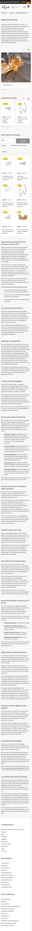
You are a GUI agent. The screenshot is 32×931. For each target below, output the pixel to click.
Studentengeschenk (6, 872)
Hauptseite (4, 12)
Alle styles (3, 851)
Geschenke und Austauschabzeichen (10, 906)
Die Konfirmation (5, 868)
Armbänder (4, 836)
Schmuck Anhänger (6, 844)
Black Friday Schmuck (7, 875)
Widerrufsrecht (5, 916)
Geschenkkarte (5, 904)
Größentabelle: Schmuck (7, 925)
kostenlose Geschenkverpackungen (14, 768)
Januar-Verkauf (5, 863)
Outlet (2, 848)
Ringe (2, 834)
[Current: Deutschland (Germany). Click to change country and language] (28, 2)
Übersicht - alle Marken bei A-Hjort (18, 12)
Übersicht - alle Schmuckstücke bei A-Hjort (12, 829)
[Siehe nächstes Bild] (28, 49)
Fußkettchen (4, 841)
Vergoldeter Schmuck (6, 880)
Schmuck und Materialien (7, 911)
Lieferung (3, 901)
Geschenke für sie (6, 884)
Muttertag (3, 870)
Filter (3, 140)
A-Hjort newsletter (6, 899)
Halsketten (4, 839)
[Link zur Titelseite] (5, 7)
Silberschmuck (5, 882)
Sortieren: (3, 145)
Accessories (4, 846)
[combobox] (17, 7)
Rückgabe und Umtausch (7, 908)
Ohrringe (3, 832)
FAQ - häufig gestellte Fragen (8, 923)
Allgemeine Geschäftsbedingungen (10, 920)
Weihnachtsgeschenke (7, 877)
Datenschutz (4, 918)
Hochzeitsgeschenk (6, 887)
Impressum (4, 913)
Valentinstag (4, 865)
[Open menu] (24, 7)
